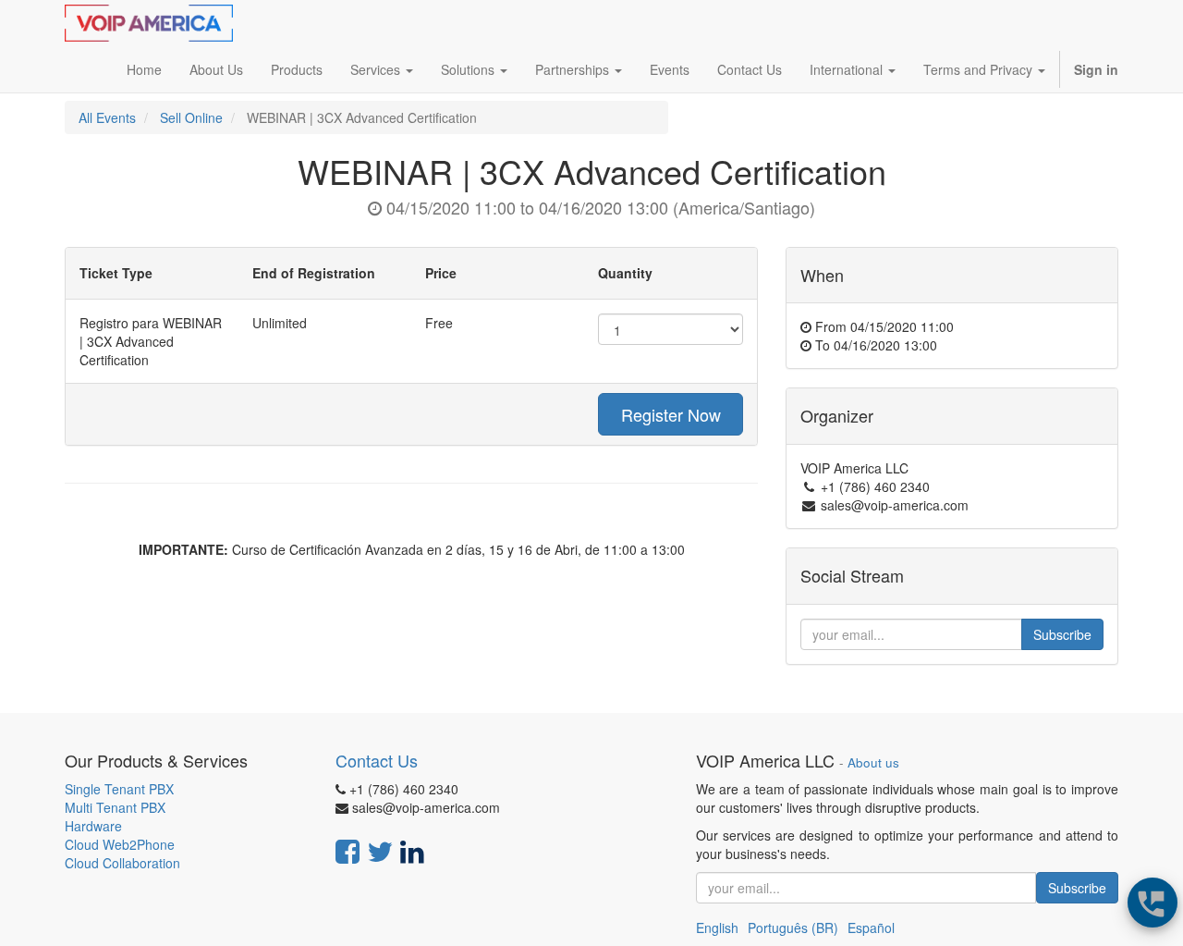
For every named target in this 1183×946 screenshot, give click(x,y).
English (717, 927)
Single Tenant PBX (119, 789)
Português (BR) (793, 927)
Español (871, 927)
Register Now (671, 414)
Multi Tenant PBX (115, 807)
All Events (107, 117)
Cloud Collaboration (122, 863)
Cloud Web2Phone (120, 844)
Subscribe (1062, 634)
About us (873, 762)
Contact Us (376, 760)
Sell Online (191, 117)
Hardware (93, 826)
